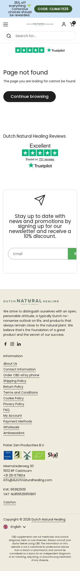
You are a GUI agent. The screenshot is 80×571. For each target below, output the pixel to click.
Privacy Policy (13, 404)
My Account (12, 415)
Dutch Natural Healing (48, 519)
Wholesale (11, 427)
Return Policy (13, 386)
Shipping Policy (14, 381)
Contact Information (19, 369)
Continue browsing (29, 96)
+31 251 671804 (14, 475)
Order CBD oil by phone (21, 375)
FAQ (6, 410)
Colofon (9, 502)
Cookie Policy (13, 398)
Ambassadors (13, 433)
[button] (72, 24)
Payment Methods (17, 421)
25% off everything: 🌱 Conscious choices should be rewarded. (20, 8)
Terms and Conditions (20, 392)
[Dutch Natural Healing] (40, 24)
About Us (10, 363)
